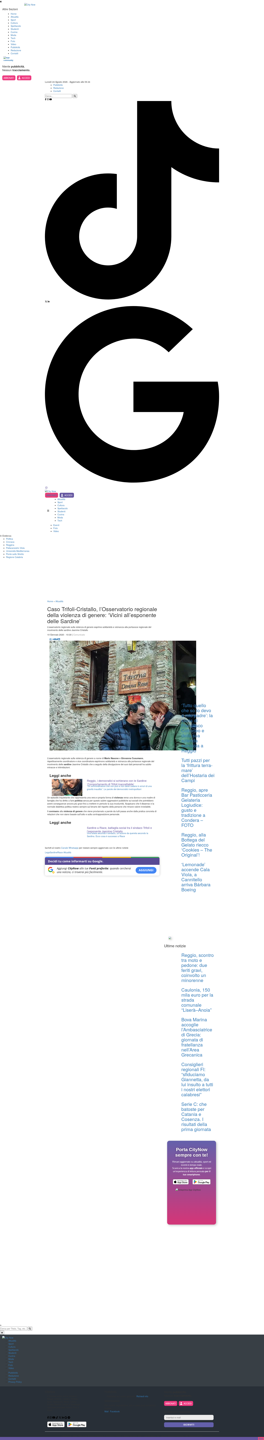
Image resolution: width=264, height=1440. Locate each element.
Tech (13, 38)
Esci (261, 1438)
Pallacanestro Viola (15, 547)
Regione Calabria (14, 557)
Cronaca (10, 541)
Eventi (56, 525)
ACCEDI (26, 77)
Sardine (53, 852)
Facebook (115, 1411)
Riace (60, 852)
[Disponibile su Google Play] (201, 1182)
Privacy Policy (15, 1381)
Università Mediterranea (17, 550)
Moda (13, 35)
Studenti (15, 28)
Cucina (14, 32)
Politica (9, 538)
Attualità (14, 16)
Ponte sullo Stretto (15, 554)
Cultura (14, 22)
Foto (13, 41)
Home (13, 13)
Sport (13, 19)
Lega (47, 852)
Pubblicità (15, 47)
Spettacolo (16, 25)
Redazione (16, 50)
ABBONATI (9, 77)
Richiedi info (142, 1396)
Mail (106, 1411)
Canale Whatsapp (69, 847)
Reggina (10, 544)
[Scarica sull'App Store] (180, 1182)
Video (13, 44)
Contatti (14, 53)
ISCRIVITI (188, 1424)
